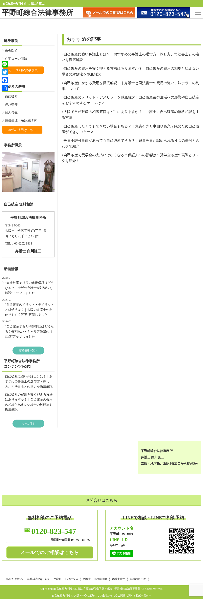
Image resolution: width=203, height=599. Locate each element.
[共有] (5, 88)
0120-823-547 (53, 531)
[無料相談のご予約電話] (163, 17)
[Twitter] (5, 72)
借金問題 (11, 50)
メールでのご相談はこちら (49, 552)
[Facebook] (5, 80)
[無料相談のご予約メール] (109, 17)
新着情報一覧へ (28, 350)
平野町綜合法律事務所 (37, 12)
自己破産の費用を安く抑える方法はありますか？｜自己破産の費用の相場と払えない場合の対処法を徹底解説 (29, 402)
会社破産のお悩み (38, 579)
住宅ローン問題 (16, 58)
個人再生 (11, 112)
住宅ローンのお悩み (65, 579)
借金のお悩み (14, 579)
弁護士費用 (118, 579)
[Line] (5, 64)
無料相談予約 (138, 579)
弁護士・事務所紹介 (94, 579)
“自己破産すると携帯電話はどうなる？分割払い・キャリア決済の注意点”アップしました (29, 331)
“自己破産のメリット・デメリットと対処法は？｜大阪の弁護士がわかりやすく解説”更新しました (29, 309)
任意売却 (11, 104)
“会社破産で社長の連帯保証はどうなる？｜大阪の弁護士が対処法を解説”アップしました (29, 288)
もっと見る (28, 423)
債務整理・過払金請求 (21, 120)
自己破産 (11, 96)
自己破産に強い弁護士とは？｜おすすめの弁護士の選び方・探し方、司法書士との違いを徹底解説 (29, 381)
